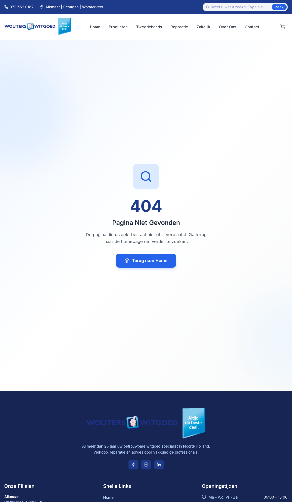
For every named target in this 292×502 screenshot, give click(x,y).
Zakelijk (203, 27)
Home (95, 27)
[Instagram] (146, 464)
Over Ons (227, 27)
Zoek (279, 7)
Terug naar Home (150, 260)
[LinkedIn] (159, 464)
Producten (118, 27)
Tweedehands (149, 27)
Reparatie (179, 27)
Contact (252, 27)
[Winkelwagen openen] (283, 27)
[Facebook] (133, 464)
